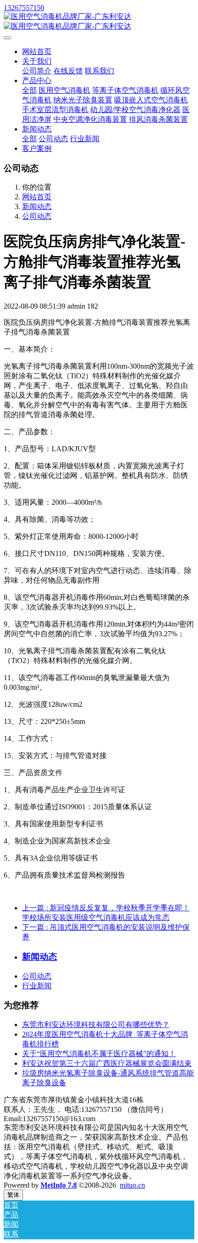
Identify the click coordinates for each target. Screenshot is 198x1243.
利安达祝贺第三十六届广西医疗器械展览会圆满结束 (107, 1063)
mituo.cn (132, 1185)
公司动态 (37, 216)
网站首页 (37, 51)
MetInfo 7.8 (59, 1185)
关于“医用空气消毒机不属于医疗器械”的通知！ (99, 1054)
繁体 (13, 1194)
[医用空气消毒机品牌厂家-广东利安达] (99, 21)
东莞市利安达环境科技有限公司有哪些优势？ (95, 1024)
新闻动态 (37, 206)
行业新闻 (37, 986)
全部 (29, 90)
